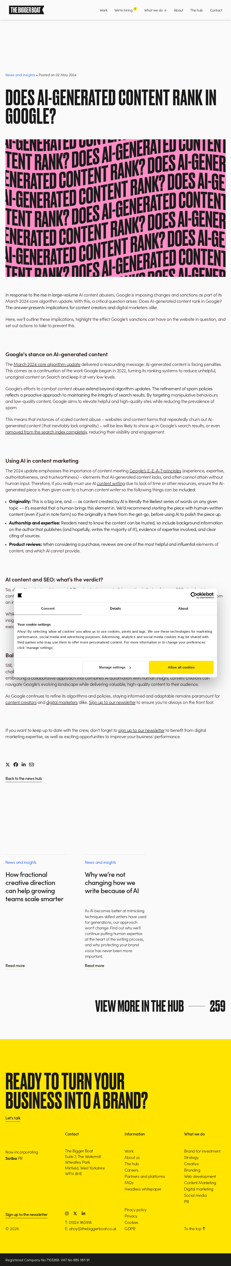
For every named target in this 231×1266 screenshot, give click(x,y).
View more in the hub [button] (160, 1006)
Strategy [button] (191, 1157)
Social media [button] (195, 1195)
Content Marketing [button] (200, 1182)
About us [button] (132, 1157)
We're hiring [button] (125, 9)
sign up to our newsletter (141, 730)
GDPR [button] (130, 1228)
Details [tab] (115, 608)
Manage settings (112, 667)
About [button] (178, 9)
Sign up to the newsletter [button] (26, 1214)
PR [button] (186, 1201)
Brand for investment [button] (202, 1151)
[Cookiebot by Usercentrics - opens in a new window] (194, 595)
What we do (154, 9)
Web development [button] (200, 1176)
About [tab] (183, 608)
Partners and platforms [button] (145, 1176)
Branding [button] (192, 1170)
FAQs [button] (129, 1182)
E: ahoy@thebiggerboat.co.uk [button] (90, 1228)
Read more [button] (15, 965)
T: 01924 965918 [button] (78, 1222)
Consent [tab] (48, 608)
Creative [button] (191, 1163)
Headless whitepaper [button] (143, 1189)
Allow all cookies (181, 667)
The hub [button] (196, 9)
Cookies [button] (131, 1222)
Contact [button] (216, 9)
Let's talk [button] (12, 1118)
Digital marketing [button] (198, 1189)
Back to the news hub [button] (23, 778)
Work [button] (103, 9)
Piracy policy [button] (136, 1209)
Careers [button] (132, 1170)
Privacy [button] (131, 1216)
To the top (193, 1228)
